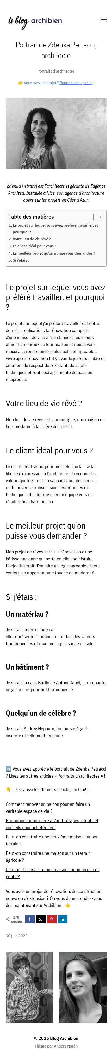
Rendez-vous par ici (76, 82)
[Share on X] (41, 919)
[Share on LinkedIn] (62, 919)
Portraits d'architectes (56, 71)
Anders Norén (66, 1046)
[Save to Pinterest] (52, 919)
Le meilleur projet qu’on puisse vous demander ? (54, 253)
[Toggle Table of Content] (95, 217)
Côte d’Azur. (78, 200)
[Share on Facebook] (30, 919)
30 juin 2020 (17, 935)
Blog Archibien (64, 1038)
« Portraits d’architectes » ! (79, 776)
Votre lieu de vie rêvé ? (32, 238)
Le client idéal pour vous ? (35, 245)
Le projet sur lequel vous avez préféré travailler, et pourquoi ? (55, 228)
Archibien (52, 905)
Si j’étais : (21, 260)
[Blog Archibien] (46, 19)
